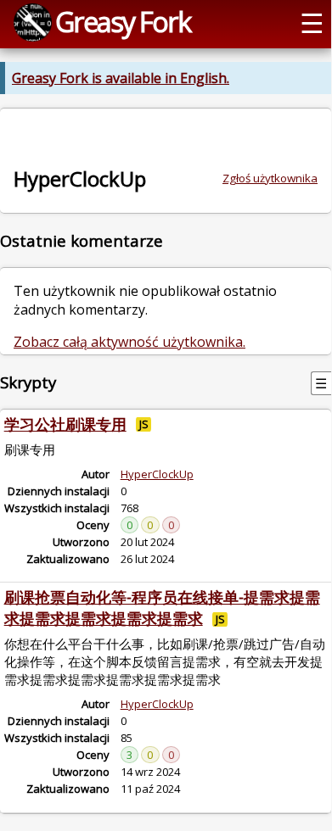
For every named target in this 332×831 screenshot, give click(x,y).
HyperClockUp (157, 474)
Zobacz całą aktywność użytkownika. (129, 341)
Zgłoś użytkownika (270, 178)
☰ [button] (312, 22)
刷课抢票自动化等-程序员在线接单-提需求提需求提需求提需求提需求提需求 (162, 607)
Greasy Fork (122, 21)
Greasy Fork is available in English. (120, 78)
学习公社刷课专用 (65, 424)
